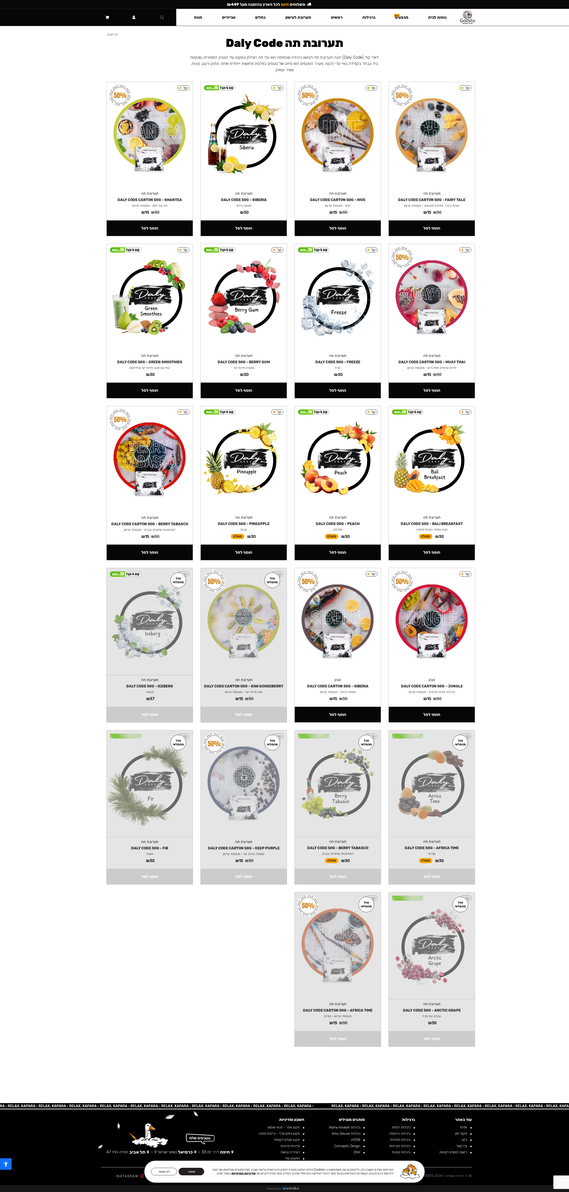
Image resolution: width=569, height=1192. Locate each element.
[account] (134, 17)
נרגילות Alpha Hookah (345, 1127)
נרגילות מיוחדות (400, 1140)
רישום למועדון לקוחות (453, 1152)
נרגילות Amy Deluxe (346, 1134)
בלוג (465, 1140)
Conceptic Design (347, 1146)
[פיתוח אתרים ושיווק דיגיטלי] (292, 1188)
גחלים (260, 17)
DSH (357, 1152)
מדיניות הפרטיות (243, 1173)
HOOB (356, 1140)
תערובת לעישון (298, 17)
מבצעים (401, 17)
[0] (107, 17)
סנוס (198, 17)
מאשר (191, 1172)
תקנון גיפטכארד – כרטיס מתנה (279, 1134)
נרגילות (368, 17)
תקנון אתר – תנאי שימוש (284, 1127)
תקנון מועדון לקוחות (287, 1140)
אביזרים (229, 17)
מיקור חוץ (461, 1134)
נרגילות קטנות (401, 1152)
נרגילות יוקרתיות (400, 1146)
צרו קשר (462, 1146)
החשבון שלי (293, 1158)
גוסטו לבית (437, 17)
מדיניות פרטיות (290, 1146)
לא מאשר (164, 1172)
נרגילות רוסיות (401, 1127)
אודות (464, 1127)
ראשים (337, 17)
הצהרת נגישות (291, 1152)
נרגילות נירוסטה (400, 1134)
